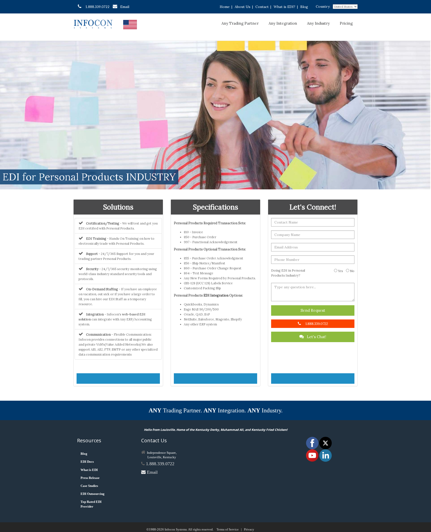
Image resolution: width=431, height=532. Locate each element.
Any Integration (283, 23)
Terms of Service (227, 529)
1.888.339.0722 (97, 7)
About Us (242, 6)
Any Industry (318, 23)
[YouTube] (312, 455)
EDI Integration (216, 295)
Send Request (313, 310)
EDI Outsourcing (93, 494)
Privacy (249, 529)
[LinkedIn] (325, 455)
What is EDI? (284, 6)
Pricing (346, 23)
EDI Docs (87, 461)
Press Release (90, 478)
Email (124, 6)
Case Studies (89, 486)
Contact (262, 6)
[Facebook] (312, 443)
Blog (304, 6)
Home (225, 6)
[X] (325, 443)
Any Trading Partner (240, 23)
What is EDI (89, 470)
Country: (323, 6)
